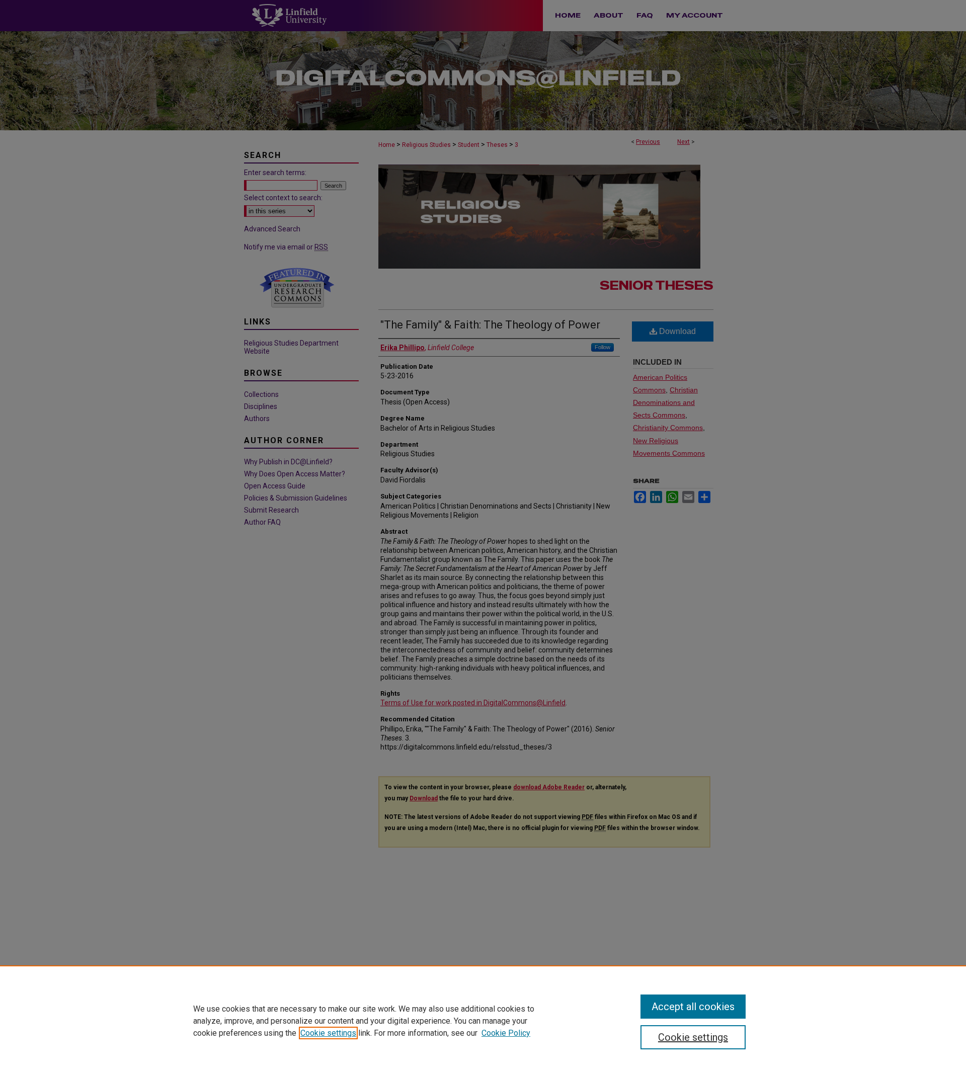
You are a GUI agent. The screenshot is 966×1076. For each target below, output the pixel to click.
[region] (483, 1020)
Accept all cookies (693, 1007)
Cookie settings (328, 1033)
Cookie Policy (505, 1033)
